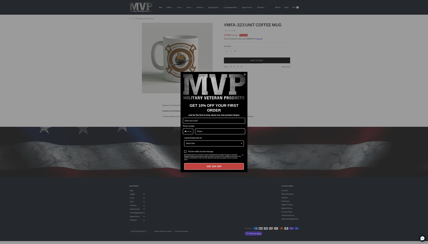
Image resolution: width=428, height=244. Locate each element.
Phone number (188, 126)
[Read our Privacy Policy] (242, 155)
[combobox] (188, 131)
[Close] (244, 74)
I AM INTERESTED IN (193, 138)
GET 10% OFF (214, 166)
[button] (422, 238)
